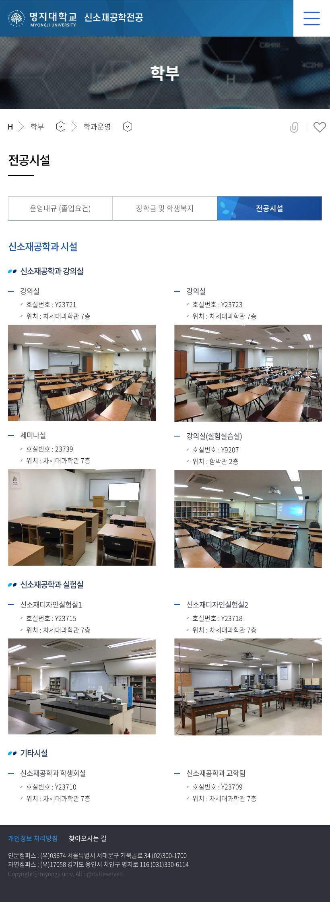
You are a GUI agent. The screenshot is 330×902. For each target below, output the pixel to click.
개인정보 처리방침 (33, 838)
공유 (294, 127)
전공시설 (269, 208)
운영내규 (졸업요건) (60, 208)
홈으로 (10, 126)
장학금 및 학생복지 (165, 208)
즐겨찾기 (320, 127)
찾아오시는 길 (88, 838)
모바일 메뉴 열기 (311, 18)
